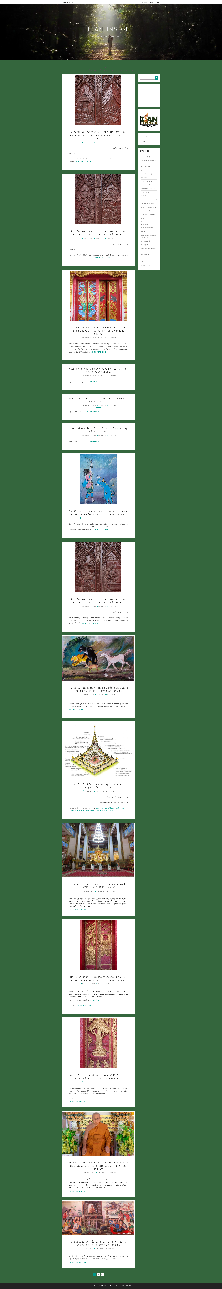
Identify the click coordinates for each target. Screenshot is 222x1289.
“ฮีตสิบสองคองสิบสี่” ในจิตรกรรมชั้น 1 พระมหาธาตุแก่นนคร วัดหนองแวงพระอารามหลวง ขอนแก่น (98, 1243)
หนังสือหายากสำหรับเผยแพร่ (148, 248)
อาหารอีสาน (144, 254)
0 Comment (110, 142)
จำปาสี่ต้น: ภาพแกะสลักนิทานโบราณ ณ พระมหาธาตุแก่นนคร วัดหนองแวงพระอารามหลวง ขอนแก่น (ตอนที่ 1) (98, 601)
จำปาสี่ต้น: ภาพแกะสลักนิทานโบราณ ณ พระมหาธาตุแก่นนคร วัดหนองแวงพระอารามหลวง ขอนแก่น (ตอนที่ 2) (98, 233)
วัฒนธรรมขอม (145, 210)
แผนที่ (142, 261)
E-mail (157, 2)
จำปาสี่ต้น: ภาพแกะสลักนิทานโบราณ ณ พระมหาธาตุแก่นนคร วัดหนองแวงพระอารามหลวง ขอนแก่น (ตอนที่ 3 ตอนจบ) (98, 135)
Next (102, 1274)
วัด (142, 218)
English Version (95, 1000)
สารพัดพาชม (144, 241)
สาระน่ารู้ (143, 244)
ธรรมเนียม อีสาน (145, 181)
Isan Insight (68, 2)
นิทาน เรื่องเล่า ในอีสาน (147, 188)
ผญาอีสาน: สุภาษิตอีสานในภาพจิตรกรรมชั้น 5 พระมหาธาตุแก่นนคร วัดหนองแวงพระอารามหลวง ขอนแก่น (98, 689)
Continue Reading (84, 162)
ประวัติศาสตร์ (144, 192)
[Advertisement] (148, 95)
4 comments (110, 1248)
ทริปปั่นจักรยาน (145, 174)
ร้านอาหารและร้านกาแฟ (147, 203)
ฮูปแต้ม (143, 258)
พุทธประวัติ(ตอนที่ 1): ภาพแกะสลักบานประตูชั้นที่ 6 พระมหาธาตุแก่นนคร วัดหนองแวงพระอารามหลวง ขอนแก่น (98, 978)
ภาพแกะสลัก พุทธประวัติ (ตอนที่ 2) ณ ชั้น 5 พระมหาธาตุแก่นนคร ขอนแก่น (98, 400)
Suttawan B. (100, 142)
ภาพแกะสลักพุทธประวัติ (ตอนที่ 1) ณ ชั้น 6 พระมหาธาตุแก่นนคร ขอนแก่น (98, 430)
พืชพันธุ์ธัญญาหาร (146, 196)
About (151, 2)
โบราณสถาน (144, 265)
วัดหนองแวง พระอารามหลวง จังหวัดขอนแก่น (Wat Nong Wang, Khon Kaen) (98, 886)
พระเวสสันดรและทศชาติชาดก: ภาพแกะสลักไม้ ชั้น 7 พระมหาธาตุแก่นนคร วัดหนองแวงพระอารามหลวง (98, 1077)
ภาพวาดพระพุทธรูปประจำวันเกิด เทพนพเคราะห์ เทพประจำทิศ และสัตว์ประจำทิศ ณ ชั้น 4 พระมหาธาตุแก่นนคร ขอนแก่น (98, 331)
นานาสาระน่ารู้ (144, 185)
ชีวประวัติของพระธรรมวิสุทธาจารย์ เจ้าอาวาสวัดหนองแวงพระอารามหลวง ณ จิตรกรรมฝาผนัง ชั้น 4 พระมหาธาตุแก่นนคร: (98, 1166)
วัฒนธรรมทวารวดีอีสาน (147, 214)
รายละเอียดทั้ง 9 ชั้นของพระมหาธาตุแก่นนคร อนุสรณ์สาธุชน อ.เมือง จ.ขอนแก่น (98, 786)
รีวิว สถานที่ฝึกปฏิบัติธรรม (147, 207)
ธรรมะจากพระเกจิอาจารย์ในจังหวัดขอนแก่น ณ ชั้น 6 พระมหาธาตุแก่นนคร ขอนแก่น (98, 370)
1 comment (110, 791)
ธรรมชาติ (143, 177)
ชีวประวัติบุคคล (145, 166)
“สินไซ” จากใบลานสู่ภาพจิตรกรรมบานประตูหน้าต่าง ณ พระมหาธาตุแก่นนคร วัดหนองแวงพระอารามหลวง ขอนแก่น (98, 513)
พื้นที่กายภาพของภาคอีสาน (148, 199)
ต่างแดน (143, 170)
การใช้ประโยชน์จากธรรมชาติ (148, 160)
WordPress (115, 1285)
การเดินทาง (144, 157)
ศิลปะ (142, 231)
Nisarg (128, 1285)
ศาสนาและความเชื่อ (146, 227)
